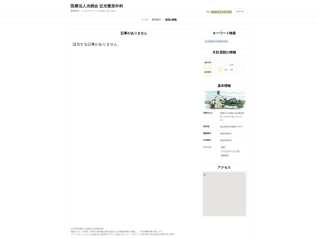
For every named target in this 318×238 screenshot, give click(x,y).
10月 (231, 64)
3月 (226, 69)
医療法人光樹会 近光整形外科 (97, 5)
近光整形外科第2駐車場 (216, 41)
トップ (144, 19)
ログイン (240, 11)
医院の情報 (171, 19)
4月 (231, 69)
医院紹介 (156, 19)
